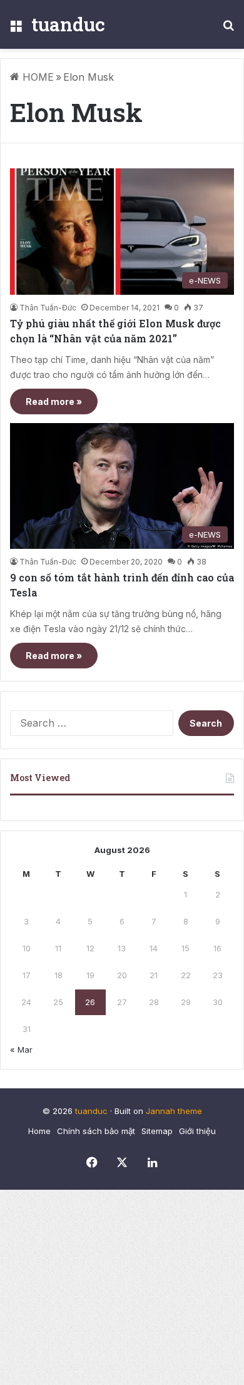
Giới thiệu (197, 1131)
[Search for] (228, 29)
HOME (36, 77)
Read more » (54, 401)
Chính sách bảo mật (96, 1131)
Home (39, 1131)
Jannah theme (174, 1111)
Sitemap (157, 1131)
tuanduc (91, 1111)
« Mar (21, 1050)
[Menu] (15, 29)
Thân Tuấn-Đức (47, 307)
